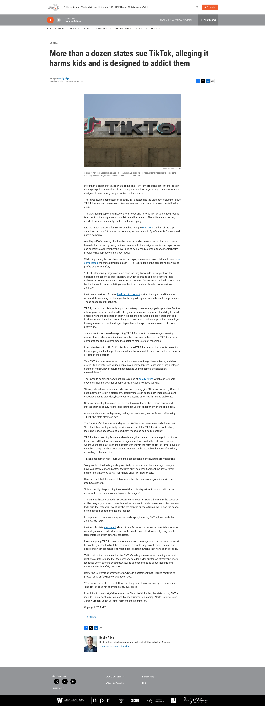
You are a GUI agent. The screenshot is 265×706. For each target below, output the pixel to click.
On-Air (86, 29)
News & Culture (55, 29)
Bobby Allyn (63, 78)
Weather (155, 29)
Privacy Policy (148, 677)
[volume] (58, 20)
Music (73, 29)
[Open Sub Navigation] (66, 29)
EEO (144, 683)
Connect (140, 29)
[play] (50, 20)
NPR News (54, 43)
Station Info (122, 29)
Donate (211, 7)
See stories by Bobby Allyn (114, 646)
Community (102, 29)
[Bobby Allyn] (90, 644)
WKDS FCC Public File (115, 683)
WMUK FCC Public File (115, 677)
